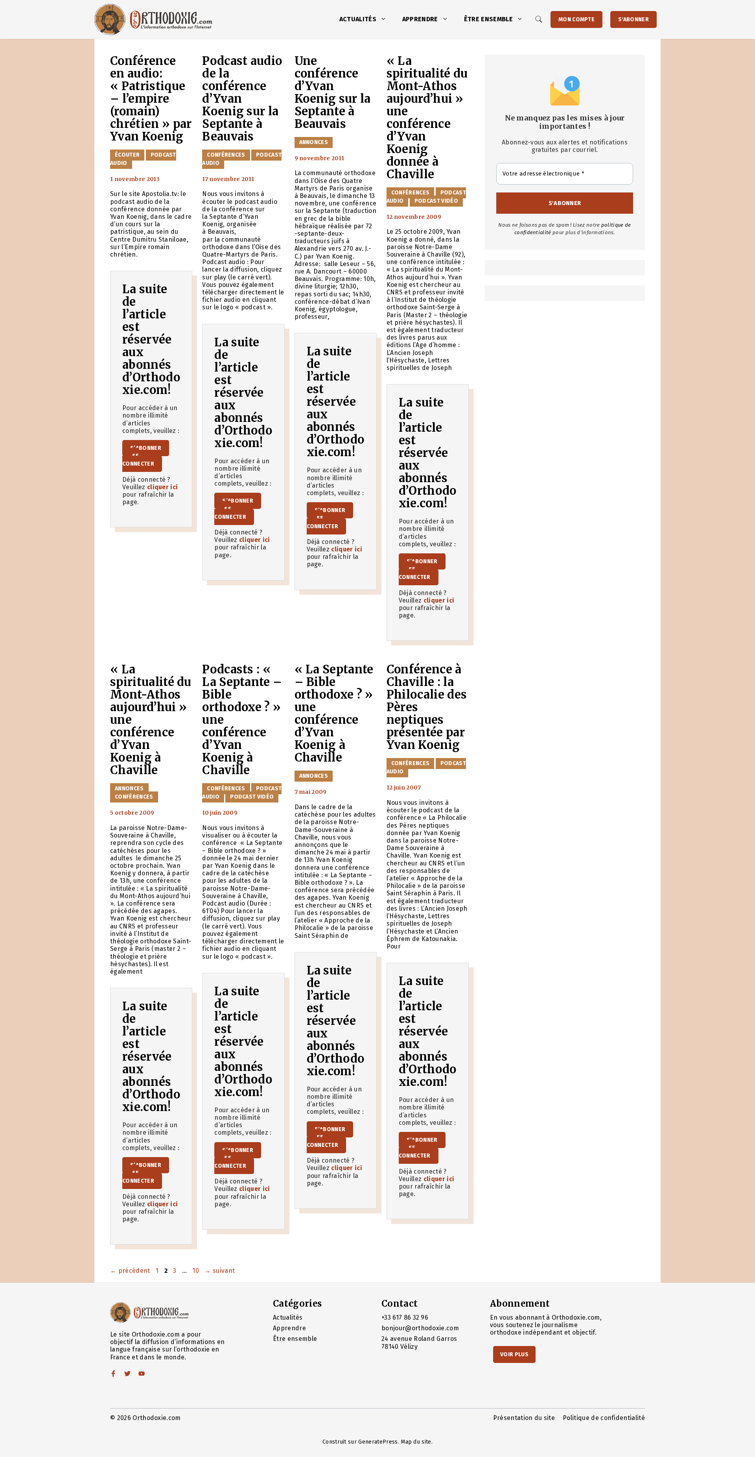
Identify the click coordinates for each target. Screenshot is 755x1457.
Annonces (313, 142)
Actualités (357, 19)
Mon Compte (576, 19)
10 (196, 1270)
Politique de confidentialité (604, 1418)
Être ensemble (488, 19)
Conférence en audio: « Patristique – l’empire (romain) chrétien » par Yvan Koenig (151, 99)
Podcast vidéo (436, 201)
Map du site (416, 1442)
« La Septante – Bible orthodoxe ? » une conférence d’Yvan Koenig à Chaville (334, 713)
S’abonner (145, 448)
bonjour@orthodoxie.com (420, 1328)
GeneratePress (378, 1442)
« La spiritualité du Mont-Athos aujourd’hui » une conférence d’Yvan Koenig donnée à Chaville (427, 117)
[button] (385, 19)
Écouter (127, 155)
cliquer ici (162, 487)
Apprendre (420, 19)
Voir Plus (514, 1354)
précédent (130, 1270)
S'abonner (633, 19)
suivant (219, 1270)
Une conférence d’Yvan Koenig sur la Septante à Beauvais (333, 92)
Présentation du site (524, 1418)
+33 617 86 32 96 (404, 1317)
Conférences (226, 155)
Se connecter (138, 460)
